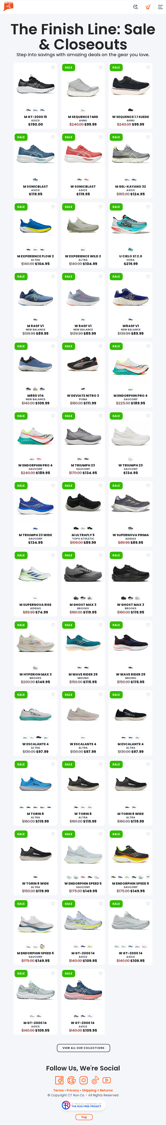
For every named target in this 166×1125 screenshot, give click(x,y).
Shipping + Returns (97, 1090)
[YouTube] (107, 1080)
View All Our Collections (83, 1048)
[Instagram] (84, 1080)
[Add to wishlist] (53, 67)
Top (84, 1117)
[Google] (71, 1080)
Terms (58, 1090)
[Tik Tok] (95, 1080)
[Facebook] (59, 1080)
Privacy (73, 1090)
